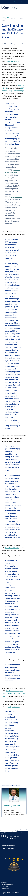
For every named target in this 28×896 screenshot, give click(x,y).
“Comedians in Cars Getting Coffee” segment (12, 172)
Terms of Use (4, 886)
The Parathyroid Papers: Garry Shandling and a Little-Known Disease (13, 693)
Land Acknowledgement (7, 884)
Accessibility (4, 882)
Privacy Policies (5, 888)
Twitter (10, 859)
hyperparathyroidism (12, 61)
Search (25, 2)
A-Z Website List (5, 880)
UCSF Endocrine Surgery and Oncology (12, 89)
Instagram (13, 859)
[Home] (13, 8)
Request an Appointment (8, 845)
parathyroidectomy (13, 707)
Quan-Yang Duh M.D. (12, 548)
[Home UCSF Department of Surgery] (14, 837)
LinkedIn (17, 859)
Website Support (5, 852)
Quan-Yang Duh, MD (11, 805)
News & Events (5, 17)
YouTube (21, 859)
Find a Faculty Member (7, 848)
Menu (17, 2)
